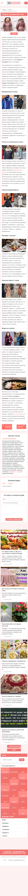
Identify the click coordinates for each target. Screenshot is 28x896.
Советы (14, 33)
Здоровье (5, 823)
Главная (4, 9)
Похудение (5, 829)
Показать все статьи (15, 746)
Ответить (10, 483)
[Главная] (14, 3)
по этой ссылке (18, 414)
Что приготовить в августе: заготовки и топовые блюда (12, 552)
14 (25, 705)
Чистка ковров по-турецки (11, 696)
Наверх (14, 750)
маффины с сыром (15, 472)
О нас (4, 860)
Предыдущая (8, 426)
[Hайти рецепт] (26, 3)
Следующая (20, 426)
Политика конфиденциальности (16, 860)
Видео (4, 820)
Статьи (9, 9)
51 (25, 742)
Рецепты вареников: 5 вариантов (13, 661)
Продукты (5, 832)
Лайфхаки (5, 826)
